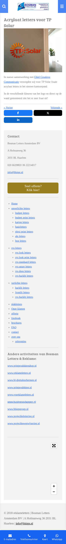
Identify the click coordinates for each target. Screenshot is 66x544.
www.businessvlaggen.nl (22, 401)
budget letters (22, 213)
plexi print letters (24, 231)
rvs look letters (23, 252)
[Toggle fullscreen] (54, 445)
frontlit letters (22, 292)
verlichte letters (19, 283)
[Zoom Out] (54, 491)
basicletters (21, 226)
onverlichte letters (20, 208)
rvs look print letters (25, 257)
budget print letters (25, 217)
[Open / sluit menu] (62, 6)
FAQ (13, 327)
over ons (15, 336)
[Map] (33, 468)
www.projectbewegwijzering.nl (24, 423)
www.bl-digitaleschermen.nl (22, 380)
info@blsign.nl (15, 172)
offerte (14, 313)
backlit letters (22, 287)
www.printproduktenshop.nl (22, 365)
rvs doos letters (23, 271)
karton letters (22, 222)
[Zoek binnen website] (4, 6)
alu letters (20, 236)
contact (15, 332)
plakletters (16, 304)
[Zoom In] (54, 486)
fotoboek (16, 318)
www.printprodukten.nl (20, 387)
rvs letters (16, 248)
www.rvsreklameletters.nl (21, 394)
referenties (20, 341)
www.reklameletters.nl (19, 373)
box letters (20, 240)
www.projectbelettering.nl (21, 416)
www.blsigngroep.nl (18, 409)
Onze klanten (18, 308)
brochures (16, 322)
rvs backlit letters (24, 275)
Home (14, 203)
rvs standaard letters (25, 262)
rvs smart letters (23, 266)
